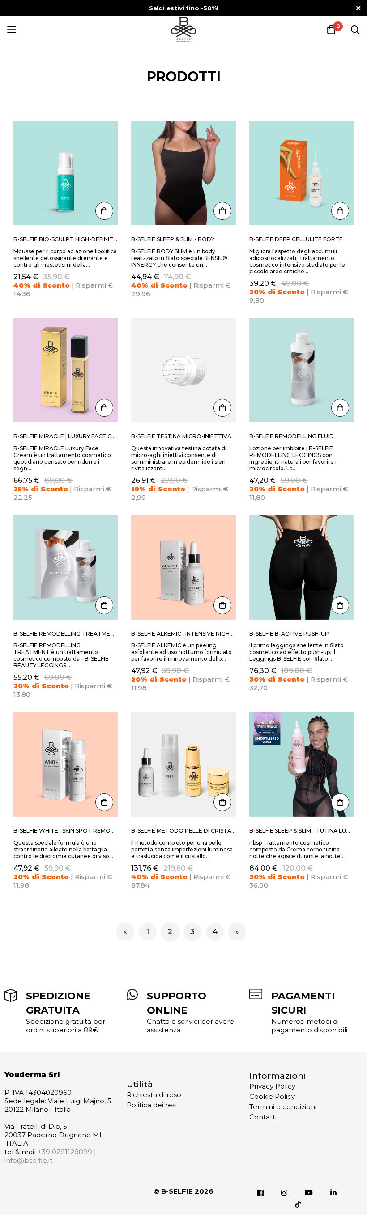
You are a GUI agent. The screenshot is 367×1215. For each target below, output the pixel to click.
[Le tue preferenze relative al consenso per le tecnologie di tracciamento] (351, 1199)
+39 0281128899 (65, 1152)
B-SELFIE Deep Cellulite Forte (296, 239)
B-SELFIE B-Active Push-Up (289, 633)
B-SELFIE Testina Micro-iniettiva (181, 436)
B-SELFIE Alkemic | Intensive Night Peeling (183, 633)
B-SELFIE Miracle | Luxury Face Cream (65, 436)
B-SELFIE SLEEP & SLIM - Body (172, 239)
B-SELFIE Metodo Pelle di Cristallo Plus (183, 830)
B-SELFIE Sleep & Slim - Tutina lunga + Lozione (301, 830)
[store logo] (183, 29)
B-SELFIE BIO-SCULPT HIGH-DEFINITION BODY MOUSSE (65, 239)
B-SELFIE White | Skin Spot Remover (65, 830)
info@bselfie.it (28, 1160)
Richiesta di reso (154, 1094)
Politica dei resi (152, 1105)
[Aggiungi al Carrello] (104, 211)
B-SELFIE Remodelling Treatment (65, 633)
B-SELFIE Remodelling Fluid (291, 436)
